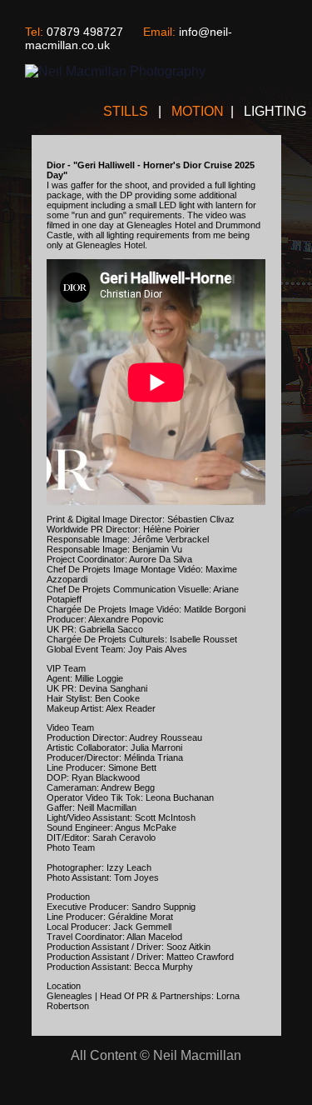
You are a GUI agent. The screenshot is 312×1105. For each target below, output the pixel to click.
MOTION (197, 111)
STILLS (127, 111)
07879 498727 (85, 31)
